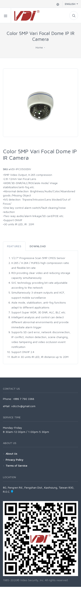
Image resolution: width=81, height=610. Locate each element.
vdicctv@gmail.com (23, 406)
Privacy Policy (14, 459)
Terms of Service (16, 465)
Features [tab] (14, 246)
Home (39, 47)
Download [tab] (38, 246)
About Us (11, 453)
